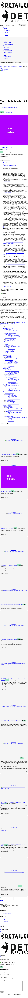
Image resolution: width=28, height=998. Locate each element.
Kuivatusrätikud (11, 366)
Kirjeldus (4, 297)
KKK (5, 59)
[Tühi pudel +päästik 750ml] (1, 114)
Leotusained (8, 329)
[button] (14, 439)
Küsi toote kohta (7, 286)
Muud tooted (5, 354)
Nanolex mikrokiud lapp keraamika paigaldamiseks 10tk (11, 604)
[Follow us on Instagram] (1, 900)
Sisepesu (4, 391)
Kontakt (6, 58)
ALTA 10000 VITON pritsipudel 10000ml (9, 565)
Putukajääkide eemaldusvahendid (15, 332)
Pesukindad (7, 367)
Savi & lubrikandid (9, 339)
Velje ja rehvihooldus (9, 386)
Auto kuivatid (11, 364)
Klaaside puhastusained (13, 362)
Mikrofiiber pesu (9, 345)
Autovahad (10, 378)
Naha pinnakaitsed (12, 395)
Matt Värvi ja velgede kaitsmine (12, 371)
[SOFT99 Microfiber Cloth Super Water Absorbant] (14, 744)
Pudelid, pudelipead (9, 351)
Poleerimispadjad (9, 411)
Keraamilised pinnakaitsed (13, 372)
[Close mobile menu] (0, 931)
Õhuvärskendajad (8, 50)
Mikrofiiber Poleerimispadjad (14, 412)
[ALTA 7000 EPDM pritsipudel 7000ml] (14, 440)
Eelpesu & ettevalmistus (9, 40)
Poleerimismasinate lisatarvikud (15, 410)
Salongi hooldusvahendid (10, 401)
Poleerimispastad (9, 416)
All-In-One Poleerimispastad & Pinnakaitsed (17, 417)
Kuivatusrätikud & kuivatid (11, 363)
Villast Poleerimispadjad (13, 415)
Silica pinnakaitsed (12, 382)
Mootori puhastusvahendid (14, 336)
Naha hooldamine (9, 394)
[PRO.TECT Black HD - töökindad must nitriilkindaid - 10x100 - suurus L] (14, 830)
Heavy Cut (10, 419)
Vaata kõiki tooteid (8, 52)
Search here (2, 25)
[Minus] (14, 159)
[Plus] (0, 159)
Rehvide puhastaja (12, 388)
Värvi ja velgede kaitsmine (11, 377)
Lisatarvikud (6, 49)
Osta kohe (8, 160)
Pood (5, 55)
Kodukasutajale (6, 341)
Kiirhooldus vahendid (12, 373)
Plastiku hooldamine (9, 374)
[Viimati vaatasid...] (4, 925)
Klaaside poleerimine (12, 361)
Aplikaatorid (11, 347)
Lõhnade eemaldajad (9, 393)
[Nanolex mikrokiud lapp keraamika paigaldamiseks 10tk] (14, 590)
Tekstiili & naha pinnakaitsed (11, 375)
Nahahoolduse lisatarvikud (14, 399)
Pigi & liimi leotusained (13, 330)
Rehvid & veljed (7, 42)
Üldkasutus (20, 66)
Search (22, 25)
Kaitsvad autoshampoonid (11, 358)
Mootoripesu (8, 334)
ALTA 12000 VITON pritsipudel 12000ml (9, 639)
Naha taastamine (11, 397)
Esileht (1, 66)
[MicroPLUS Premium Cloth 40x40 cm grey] (14, 872)
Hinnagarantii (6, 170)
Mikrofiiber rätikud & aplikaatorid (12, 66)
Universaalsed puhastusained (11, 340)
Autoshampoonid (9, 356)
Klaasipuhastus (11, 349)
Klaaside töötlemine (9, 369)
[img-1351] (2, 70)
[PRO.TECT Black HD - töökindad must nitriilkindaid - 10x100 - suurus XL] (14, 665)
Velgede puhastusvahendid (14, 390)
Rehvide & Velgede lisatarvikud (12, 385)
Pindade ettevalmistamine (10, 338)
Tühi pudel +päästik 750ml (6, 491)
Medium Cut (11, 421)
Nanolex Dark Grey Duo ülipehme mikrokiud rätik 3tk (11, 720)
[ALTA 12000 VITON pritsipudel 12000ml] (14, 625)
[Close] (0, 324)
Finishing (10, 418)
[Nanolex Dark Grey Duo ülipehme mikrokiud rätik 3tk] (14, 706)
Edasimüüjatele (7, 56)
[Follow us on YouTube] (3, 900)
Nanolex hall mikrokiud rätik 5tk (7, 528)
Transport (6, 227)
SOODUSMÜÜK (7, 405)
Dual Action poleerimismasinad (15, 408)
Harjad (6, 344)
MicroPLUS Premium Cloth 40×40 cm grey (9, 886)
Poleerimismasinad (9, 407)
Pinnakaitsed (7, 47)
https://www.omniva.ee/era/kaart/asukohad (15, 264)
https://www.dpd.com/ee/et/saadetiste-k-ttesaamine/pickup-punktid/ (13, 242)
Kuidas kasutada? (6, 181)
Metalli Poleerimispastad (10, 333)
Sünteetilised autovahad (13, 383)
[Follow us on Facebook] (0, 900)
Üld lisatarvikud (8, 352)
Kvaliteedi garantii (7, 192)
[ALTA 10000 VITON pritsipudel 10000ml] (14, 551)
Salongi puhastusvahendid (13, 404)
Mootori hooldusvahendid (13, 335)
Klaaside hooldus (9, 360)
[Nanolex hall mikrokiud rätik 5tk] (1, 107)
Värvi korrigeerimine (8, 45)
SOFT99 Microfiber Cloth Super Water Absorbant (10, 757)
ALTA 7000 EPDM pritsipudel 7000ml (8, 454)
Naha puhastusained (12, 396)
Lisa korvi (2, 160)
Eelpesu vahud (8, 357)
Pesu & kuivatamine (8, 44)
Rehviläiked (10, 389)
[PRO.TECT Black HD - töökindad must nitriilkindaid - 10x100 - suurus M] (14, 788)
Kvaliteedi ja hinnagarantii (10, 165)
